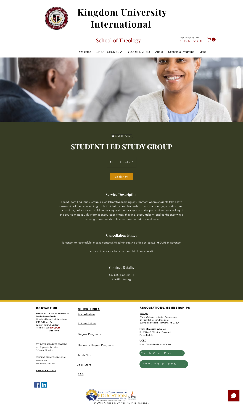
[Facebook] (37, 385)
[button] (211, 39)
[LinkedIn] (44, 385)
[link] (121, 176)
